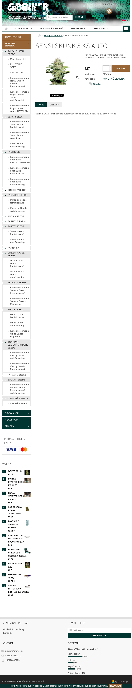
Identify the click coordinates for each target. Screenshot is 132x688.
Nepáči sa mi (74, 666)
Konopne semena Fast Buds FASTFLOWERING (20, 160)
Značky (9, 426)
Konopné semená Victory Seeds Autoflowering (19, 355)
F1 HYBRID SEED (16, 65)
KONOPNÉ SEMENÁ (113, 78)
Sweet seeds (16, 226)
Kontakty (7, 633)
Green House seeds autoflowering (17, 274)
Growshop (79, 28)
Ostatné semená (18, 398)
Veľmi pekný (74, 654)
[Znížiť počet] (110, 69)
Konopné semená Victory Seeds (18, 345)
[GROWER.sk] (22, 12)
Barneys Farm (17, 221)
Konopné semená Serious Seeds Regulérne (19, 301)
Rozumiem (115, 686)
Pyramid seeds (17, 374)
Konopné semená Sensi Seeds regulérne (19, 135)
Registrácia (123, 4)
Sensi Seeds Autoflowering (17, 145)
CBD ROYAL (16, 72)
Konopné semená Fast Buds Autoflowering (19, 182)
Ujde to (71, 660)
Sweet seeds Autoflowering (17, 241)
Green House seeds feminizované (17, 263)
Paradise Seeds (17, 195)
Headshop (101, 28)
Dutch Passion (17, 190)
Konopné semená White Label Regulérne (19, 334)
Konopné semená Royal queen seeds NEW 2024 (19, 108)
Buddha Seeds (16, 379)
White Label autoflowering (17, 324)
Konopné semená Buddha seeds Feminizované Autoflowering (19, 388)
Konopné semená (51, 28)
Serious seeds (17, 282)
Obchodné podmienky (13, 629)
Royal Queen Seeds (16, 52)
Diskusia (54, 105)
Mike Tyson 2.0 (18, 59)
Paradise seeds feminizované (18, 201)
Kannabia (13, 247)
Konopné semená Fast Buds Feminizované (19, 171)
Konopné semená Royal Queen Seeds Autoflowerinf (19, 96)
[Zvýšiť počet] (110, 66)
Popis (41, 105)
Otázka (97, 84)
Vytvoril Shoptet (122, 681)
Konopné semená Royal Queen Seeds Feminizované (19, 82)
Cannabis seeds (18, 403)
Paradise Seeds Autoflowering (18, 209)
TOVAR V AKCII (23, 28)
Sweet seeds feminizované (17, 232)
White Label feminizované (17, 316)
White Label (15, 309)
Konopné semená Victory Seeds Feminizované (19, 366)
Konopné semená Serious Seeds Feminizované (19, 290)
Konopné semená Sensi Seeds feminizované (19, 124)
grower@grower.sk (14, 651)
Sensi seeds (15, 116)
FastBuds (14, 152)
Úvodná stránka (6, 28)
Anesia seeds (16, 216)
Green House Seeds (16, 254)
